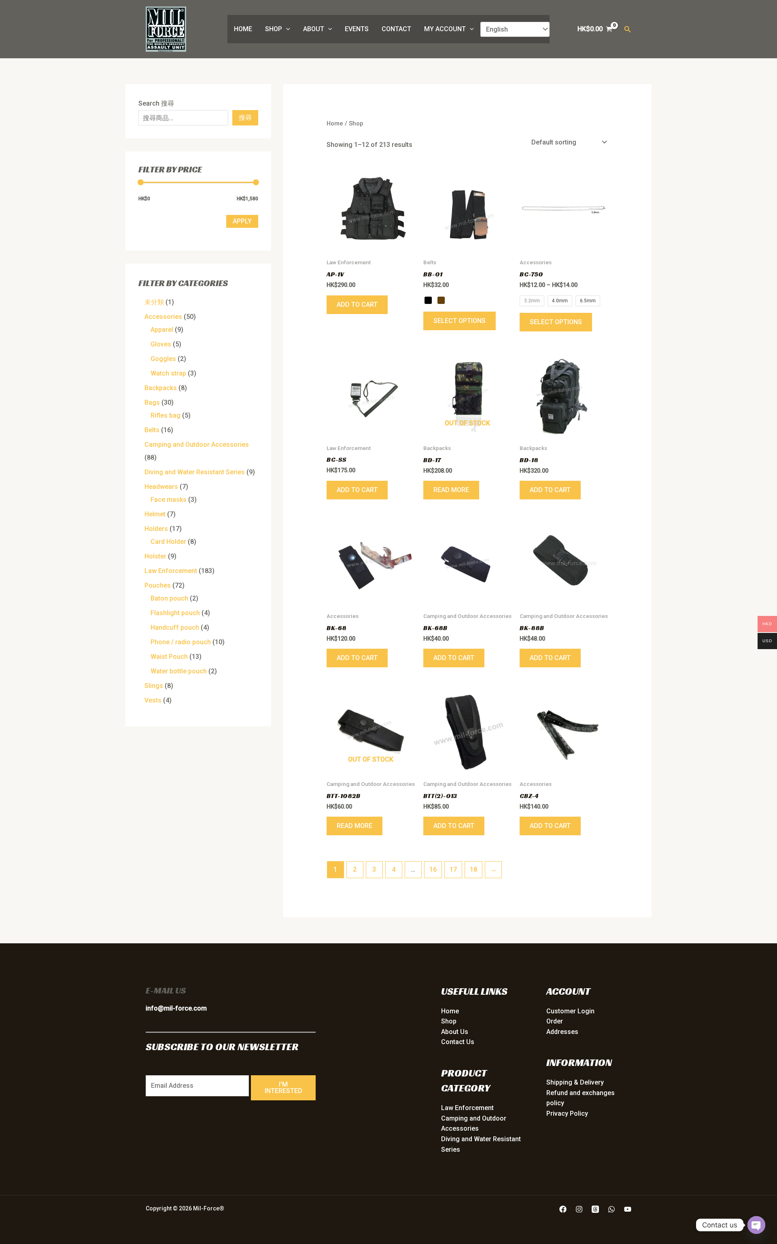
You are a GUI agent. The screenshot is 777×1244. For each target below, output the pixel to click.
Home (243, 29)
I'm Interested (283, 1088)
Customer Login (570, 1011)
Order (554, 1021)
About (313, 29)
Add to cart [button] (357, 304)
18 (473, 869)
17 (453, 869)
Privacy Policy (567, 1113)
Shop (273, 29)
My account (445, 29)
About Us (454, 1032)
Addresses (562, 1032)
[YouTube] (627, 1209)
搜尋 (245, 117)
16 (433, 869)
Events (357, 29)
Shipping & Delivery (575, 1082)
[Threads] (595, 1209)
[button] (286, 29)
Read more (451, 490)
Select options (459, 321)
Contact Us (457, 1042)
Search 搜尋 (156, 103)
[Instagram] (579, 1209)
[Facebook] (563, 1209)
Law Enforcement (467, 1108)
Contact (396, 29)
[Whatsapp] (611, 1209)
